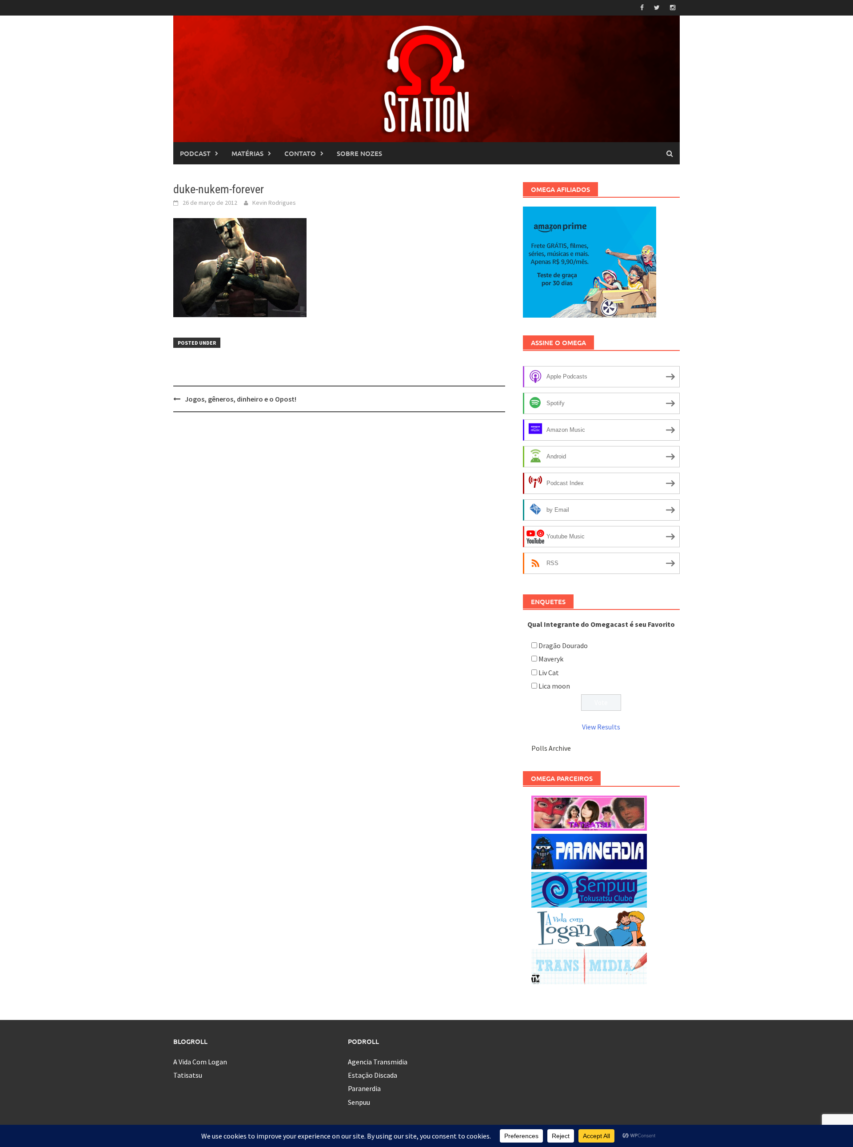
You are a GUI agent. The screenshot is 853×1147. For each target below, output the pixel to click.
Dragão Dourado (563, 645)
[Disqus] (339, 534)
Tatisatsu (187, 1075)
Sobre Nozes (359, 153)
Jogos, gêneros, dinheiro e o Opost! (240, 398)
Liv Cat (548, 672)
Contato (300, 153)
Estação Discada (372, 1075)
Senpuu (359, 1102)
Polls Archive (551, 748)
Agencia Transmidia (377, 1061)
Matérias (247, 153)
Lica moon (554, 685)
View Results (601, 726)
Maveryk (550, 658)
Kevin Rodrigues (274, 203)
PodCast (195, 153)
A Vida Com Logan (200, 1061)
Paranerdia (364, 1088)
